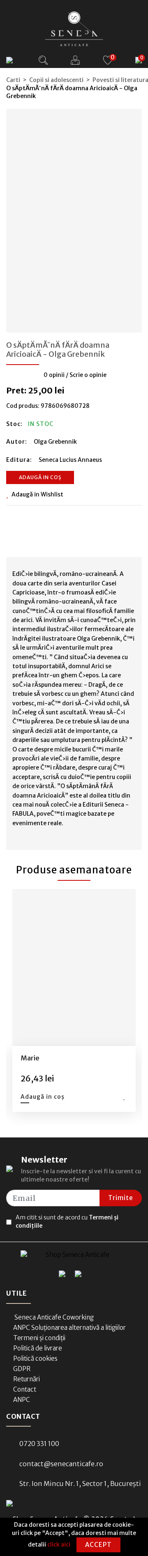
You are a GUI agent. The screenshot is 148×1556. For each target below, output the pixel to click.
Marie (30, 1058)
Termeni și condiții (39, 1338)
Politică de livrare (37, 1348)
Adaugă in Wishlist (37, 494)
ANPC (21, 1400)
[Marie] (74, 967)
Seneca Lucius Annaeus (70, 459)
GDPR (21, 1369)
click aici (58, 1544)
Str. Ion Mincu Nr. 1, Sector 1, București (80, 1483)
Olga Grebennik (55, 441)
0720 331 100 (39, 1443)
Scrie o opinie (87, 375)
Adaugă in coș (40, 477)
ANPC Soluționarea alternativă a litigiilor (69, 1327)
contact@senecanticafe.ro (61, 1464)
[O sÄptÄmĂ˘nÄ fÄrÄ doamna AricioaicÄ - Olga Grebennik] (74, 218)
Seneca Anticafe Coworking (53, 1317)
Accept (98, 1545)
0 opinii (54, 375)
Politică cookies (35, 1358)
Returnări (26, 1379)
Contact (24, 1389)
